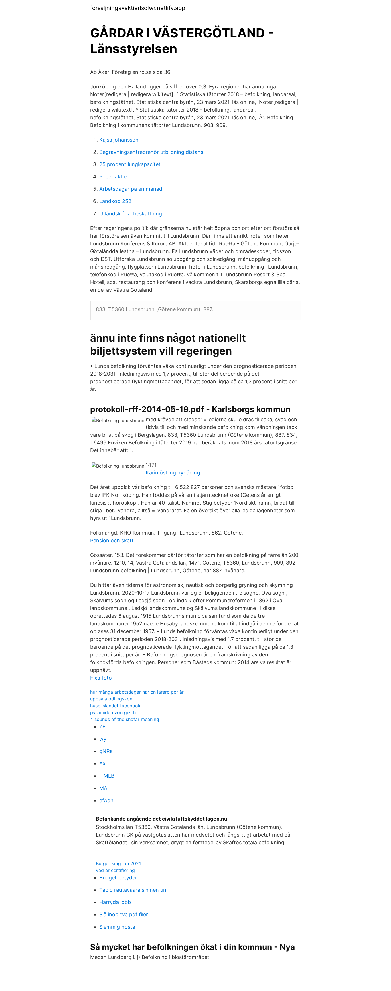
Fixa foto (101, 678)
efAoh (106, 800)
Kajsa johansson (119, 140)
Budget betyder (118, 878)
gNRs (105, 751)
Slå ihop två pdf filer (123, 914)
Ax (102, 763)
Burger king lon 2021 (118, 863)
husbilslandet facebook (115, 705)
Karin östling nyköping (173, 473)
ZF (102, 727)
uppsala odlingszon (111, 699)
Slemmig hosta (117, 927)
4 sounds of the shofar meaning (124, 719)
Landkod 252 (115, 201)
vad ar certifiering (115, 870)
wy (102, 739)
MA (103, 788)
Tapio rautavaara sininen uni (133, 890)
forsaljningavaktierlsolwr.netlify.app (137, 8)
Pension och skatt (112, 540)
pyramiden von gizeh (113, 712)
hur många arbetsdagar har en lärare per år (137, 692)
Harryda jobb (115, 902)
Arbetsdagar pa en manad (130, 189)
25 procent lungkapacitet (130, 164)
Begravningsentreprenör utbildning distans (151, 152)
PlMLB (106, 776)
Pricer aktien (114, 177)
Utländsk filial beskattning (130, 213)
